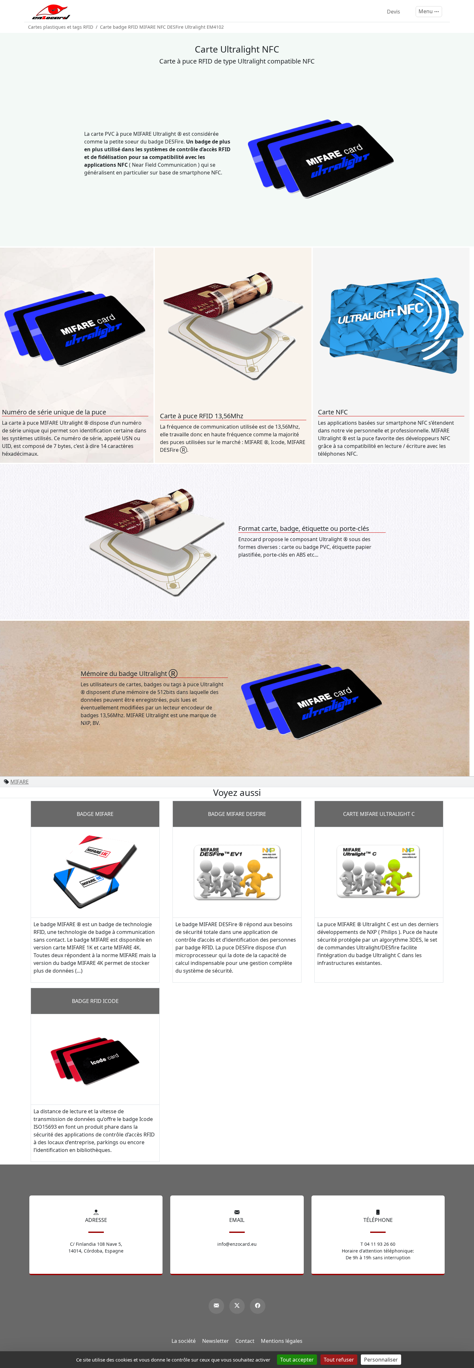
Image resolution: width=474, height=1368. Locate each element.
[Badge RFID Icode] (95, 1058)
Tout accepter (297, 1359)
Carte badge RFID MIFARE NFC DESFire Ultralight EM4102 (162, 27)
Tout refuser (339, 1359)
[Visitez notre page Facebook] (257, 1306)
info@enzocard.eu (237, 1244)
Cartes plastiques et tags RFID (60, 27)
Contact (244, 1340)
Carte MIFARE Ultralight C (379, 814)
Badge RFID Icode (95, 1001)
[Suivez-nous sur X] (237, 1306)
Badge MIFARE (95, 814)
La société (184, 1340)
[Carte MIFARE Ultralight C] (379, 871)
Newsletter (215, 1340)
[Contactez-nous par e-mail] (216, 1306)
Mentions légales (281, 1340)
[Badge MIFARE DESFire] (237, 871)
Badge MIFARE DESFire (237, 814)
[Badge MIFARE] (95, 871)
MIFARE (19, 781)
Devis (393, 11)
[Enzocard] (51, 11)
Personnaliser (381, 1359)
